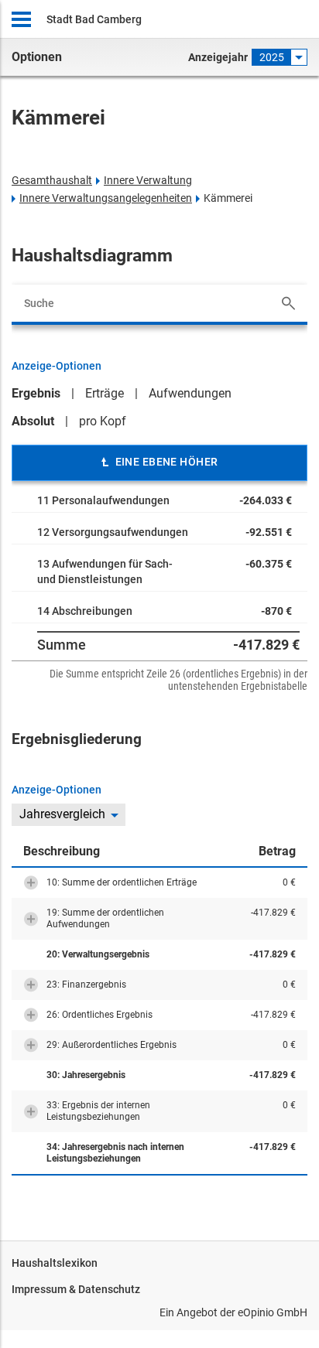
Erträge (104, 393)
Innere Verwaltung (148, 180)
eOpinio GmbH (272, 1312)
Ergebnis (36, 393)
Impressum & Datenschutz (76, 1289)
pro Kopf (102, 421)
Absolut (33, 421)
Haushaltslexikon (55, 1263)
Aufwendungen (190, 393)
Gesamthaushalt (52, 180)
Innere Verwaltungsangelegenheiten (105, 198)
